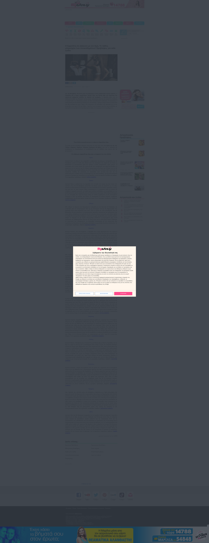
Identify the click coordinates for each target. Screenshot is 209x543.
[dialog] (104, 271)
